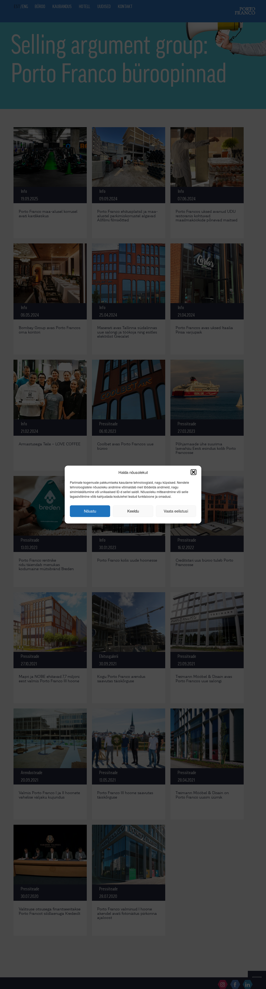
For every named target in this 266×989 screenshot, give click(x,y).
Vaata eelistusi (176, 511)
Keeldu (133, 511)
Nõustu (90, 511)
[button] (193, 472)
